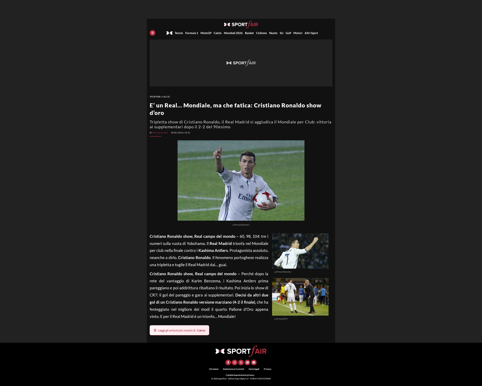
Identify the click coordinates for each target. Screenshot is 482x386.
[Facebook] (228, 362)
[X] (241, 362)
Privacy (267, 369)
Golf (288, 33)
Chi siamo (214, 369)
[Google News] (247, 362)
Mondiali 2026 (233, 33)
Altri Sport (311, 33)
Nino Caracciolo (160, 132)
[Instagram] (234, 362)
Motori (297, 33)
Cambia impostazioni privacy (240, 375)
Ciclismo (261, 33)
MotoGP (206, 33)
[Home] (169, 33)
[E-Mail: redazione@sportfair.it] (254, 362)
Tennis (179, 33)
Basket (249, 33)
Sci (281, 33)
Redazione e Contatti (233, 369)
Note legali (254, 369)
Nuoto (273, 33)
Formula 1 (191, 33)
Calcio (218, 33)
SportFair (155, 96)
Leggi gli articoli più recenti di (181, 330)
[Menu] (152, 33)
